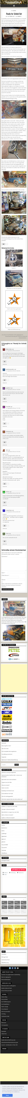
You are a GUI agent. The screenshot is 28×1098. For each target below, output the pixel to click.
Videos (5, 872)
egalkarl (8, 388)
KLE (7, 450)
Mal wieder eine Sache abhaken (9, 779)
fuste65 (8, 406)
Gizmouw (8, 431)
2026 (14, 899)
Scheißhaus (4, 853)
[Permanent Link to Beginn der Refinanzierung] (14, 319)
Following (12, 872)
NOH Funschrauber (5, 1011)
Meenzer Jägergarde (6, 977)
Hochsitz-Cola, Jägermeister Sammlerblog (10, 974)
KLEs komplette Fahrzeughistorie (9, 751)
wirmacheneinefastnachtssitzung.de (9, 1042)
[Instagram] (15, 968)
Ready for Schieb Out (14, 13)
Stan (7, 533)
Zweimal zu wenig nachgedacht (9, 772)
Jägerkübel (4, 836)
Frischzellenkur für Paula (7, 793)
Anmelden (4, 954)
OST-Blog (3, 1014)
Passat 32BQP (5, 844)
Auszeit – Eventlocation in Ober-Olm (9, 1045)
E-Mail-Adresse (5, 575)
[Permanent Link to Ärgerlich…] (14, 258)
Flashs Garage (4, 1006)
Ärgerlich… (14, 268)
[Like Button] (3, 244)
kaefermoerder (10, 369)
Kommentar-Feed (5, 959)
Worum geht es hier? (6, 745)
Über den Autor (5, 748)
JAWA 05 (3, 842)
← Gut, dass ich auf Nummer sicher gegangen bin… (12, 334)
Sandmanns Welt (5, 1016)
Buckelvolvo (4, 828)
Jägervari (4, 839)
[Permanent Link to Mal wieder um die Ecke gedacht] (14, 278)
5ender (3, 825)
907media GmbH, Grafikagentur (8, 985)
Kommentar (5, 556)
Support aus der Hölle (7, 782)
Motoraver (3, 1022)
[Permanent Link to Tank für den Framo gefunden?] (14, 298)
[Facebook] (13, 968)
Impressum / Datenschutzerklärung (10, 759)
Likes (5, 874)
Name (3, 572)
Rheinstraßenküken (5, 979)
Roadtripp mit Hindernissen (8, 790)
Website (3, 579)
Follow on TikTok (19, 870)
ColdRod (14, 10)
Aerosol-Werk (4, 999)
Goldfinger (4, 833)
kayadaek (3, 1031)
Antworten (5, 364)
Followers (20, 872)
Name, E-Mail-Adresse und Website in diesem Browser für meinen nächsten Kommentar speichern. (12, 585)
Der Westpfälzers (5, 1004)
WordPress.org (5, 962)
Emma (3, 830)
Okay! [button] (7, 1095)
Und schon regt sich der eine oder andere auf (12, 799)
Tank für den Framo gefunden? (14, 309)
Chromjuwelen (4, 1025)
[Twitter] (10, 968)
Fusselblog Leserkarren (7, 754)
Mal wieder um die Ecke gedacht (14, 288)
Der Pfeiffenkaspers (6, 1001)
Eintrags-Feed (5, 957)
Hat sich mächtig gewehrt (7, 796)
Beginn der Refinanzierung (14, 329)
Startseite (4, 743)
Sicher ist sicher (5, 788)
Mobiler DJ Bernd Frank (6, 988)
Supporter (4, 757)
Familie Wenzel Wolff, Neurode (8, 1040)
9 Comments (19, 16)
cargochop (8, 510)
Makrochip (8, 349)
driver (7, 491)
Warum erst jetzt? (6, 785)
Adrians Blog (4, 997)
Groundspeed (4, 1009)
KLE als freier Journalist (6, 990)
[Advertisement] (14, 678)
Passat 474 (4, 847)
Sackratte (4, 850)
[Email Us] (18, 968)
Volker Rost (4, 1033)
